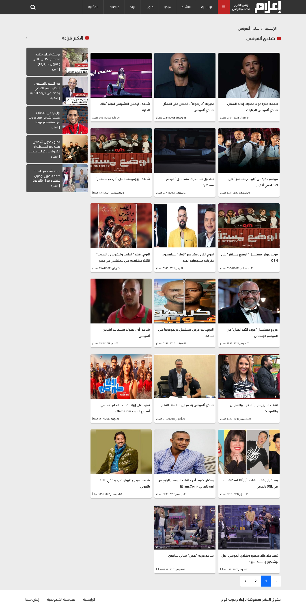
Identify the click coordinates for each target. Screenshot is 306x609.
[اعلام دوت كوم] (267, 7)
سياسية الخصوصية (61, 599)
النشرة (186, 7)
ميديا (167, 7)
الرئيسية (207, 7)
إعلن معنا (32, 599)
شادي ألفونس (248, 28)
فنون (149, 7)
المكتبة (93, 7)
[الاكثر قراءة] (26, 38)
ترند (132, 7)
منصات (114, 7)
